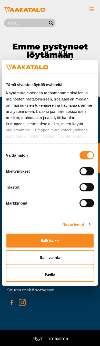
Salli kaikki (50, 240)
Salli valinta (50, 257)
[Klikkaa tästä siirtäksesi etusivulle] (24, 11)
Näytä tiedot (73, 224)
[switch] (86, 171)
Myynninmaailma (50, 338)
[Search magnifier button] (51, 23)
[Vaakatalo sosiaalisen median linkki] (12, 302)
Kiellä (50, 274)
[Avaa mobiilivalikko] (92, 9)
